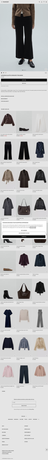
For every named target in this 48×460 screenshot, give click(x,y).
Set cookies (24, 230)
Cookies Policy (33, 227)
